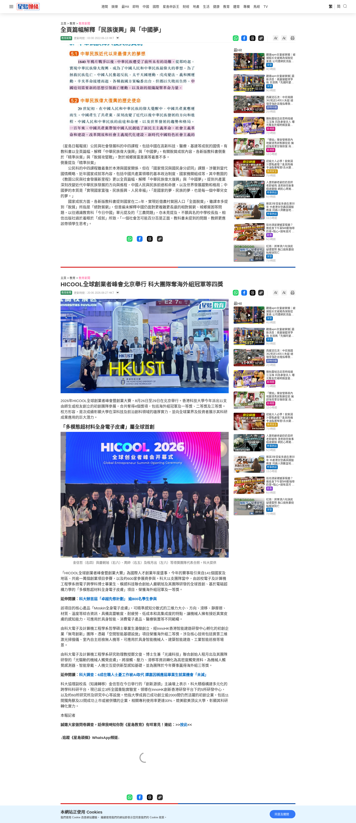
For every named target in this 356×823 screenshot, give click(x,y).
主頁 (63, 23)
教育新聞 (84, 23)
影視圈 (270, 129)
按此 (183, 725)
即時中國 (272, 107)
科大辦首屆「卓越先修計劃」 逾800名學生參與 (118, 599)
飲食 (269, 235)
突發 (269, 65)
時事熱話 (272, 192)
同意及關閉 (282, 814)
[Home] (28, 6)
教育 (72, 23)
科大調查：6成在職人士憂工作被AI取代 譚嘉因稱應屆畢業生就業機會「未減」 (143, 675)
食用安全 (272, 171)
